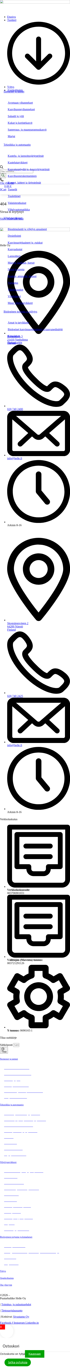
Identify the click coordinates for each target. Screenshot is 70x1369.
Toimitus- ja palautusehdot (16, 1304)
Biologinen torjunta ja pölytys (20, 311)
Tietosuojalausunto (11, 1310)
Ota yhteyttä (6, 1284)
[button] (38, 52)
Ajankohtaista (7, 1278)
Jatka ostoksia (17, 1362)
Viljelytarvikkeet (13, 218)
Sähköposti (6, 1044)
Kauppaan (35, 1354)
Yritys (3, 1271)
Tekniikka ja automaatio (17, 144)
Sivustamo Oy (21, 1316)
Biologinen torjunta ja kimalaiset (16, 1237)
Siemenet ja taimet (14, 91)
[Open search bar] (1, 167)
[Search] (3, 175)
